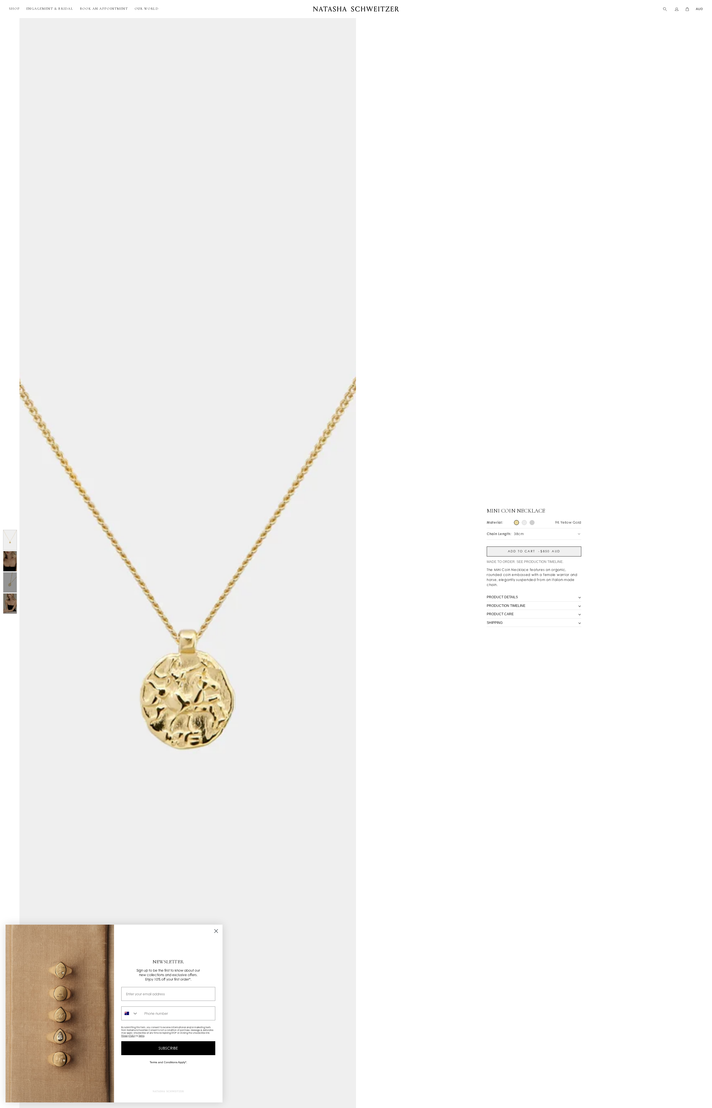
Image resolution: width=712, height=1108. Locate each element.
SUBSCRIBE (168, 1048)
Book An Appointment (104, 8)
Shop (14, 8)
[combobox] (132, 1013)
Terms (141, 1035)
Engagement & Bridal (49, 8)
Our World (147, 8)
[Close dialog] (216, 931)
